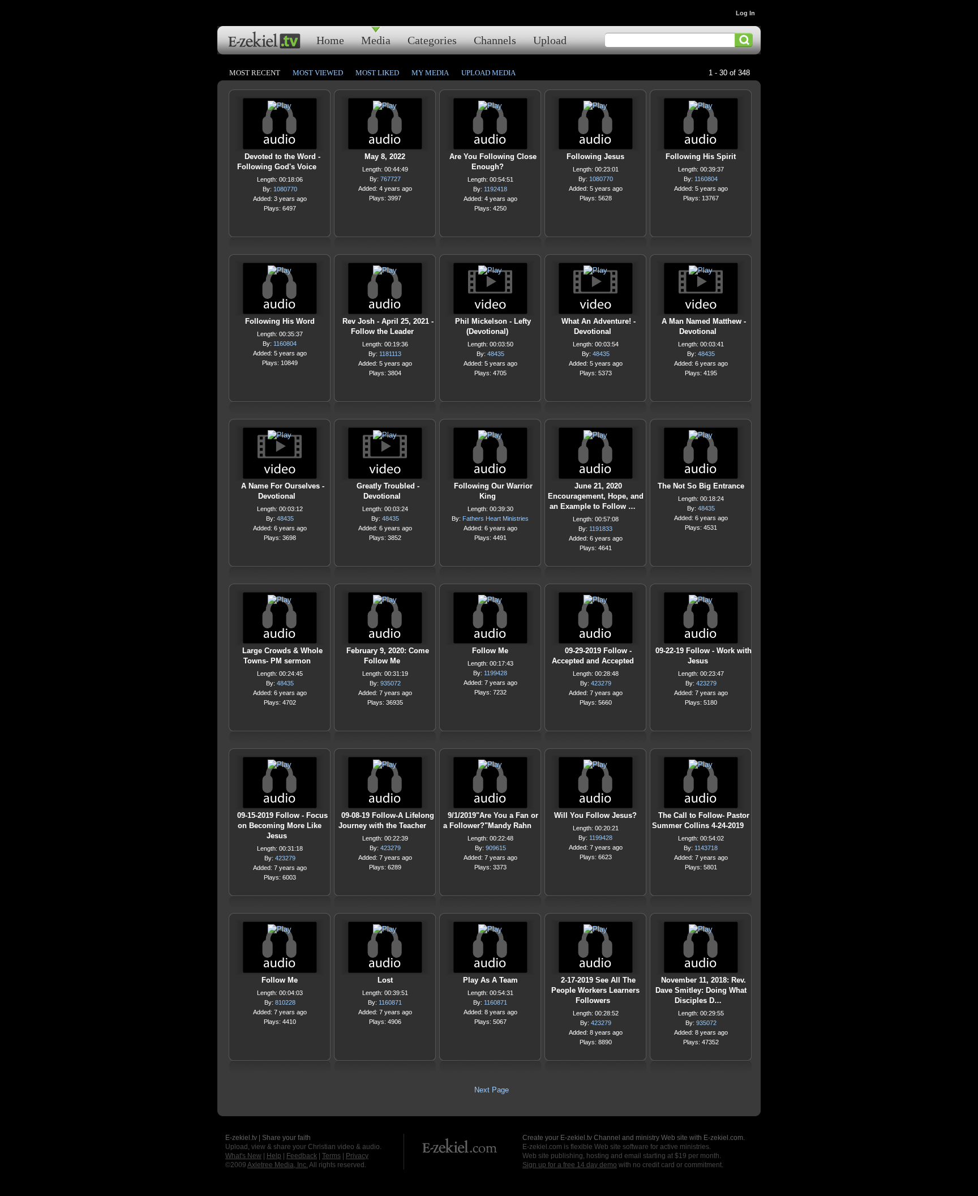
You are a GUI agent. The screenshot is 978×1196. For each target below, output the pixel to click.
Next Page (491, 1090)
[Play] (279, 108)
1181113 (390, 353)
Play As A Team (490, 980)
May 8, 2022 (384, 156)
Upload (550, 40)
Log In (745, 13)
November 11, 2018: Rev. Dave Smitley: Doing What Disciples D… (701, 990)
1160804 (706, 178)
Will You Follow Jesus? (595, 815)
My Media (430, 72)
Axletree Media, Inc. (277, 1165)
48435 (495, 353)
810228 (285, 1002)
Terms (331, 1156)
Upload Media (488, 72)
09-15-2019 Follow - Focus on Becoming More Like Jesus (282, 825)
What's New (243, 1156)
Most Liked (377, 72)
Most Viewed (318, 72)
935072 (390, 683)
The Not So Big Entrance (701, 486)
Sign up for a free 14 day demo (569, 1165)
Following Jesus (595, 156)
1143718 (706, 848)
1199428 (495, 673)
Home (330, 40)
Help (274, 1156)
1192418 (495, 189)
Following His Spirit (701, 156)
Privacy (357, 1156)
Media (376, 40)
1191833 (600, 528)
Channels (495, 40)
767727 (390, 178)
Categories (432, 40)
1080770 (285, 189)
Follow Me (490, 650)
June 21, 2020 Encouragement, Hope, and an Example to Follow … (596, 496)
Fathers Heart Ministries (495, 518)
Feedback (301, 1156)
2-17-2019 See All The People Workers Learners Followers (595, 990)
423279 (601, 683)
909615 (496, 848)
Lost (385, 980)
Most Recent (254, 72)
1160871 (390, 1002)
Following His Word (280, 321)
